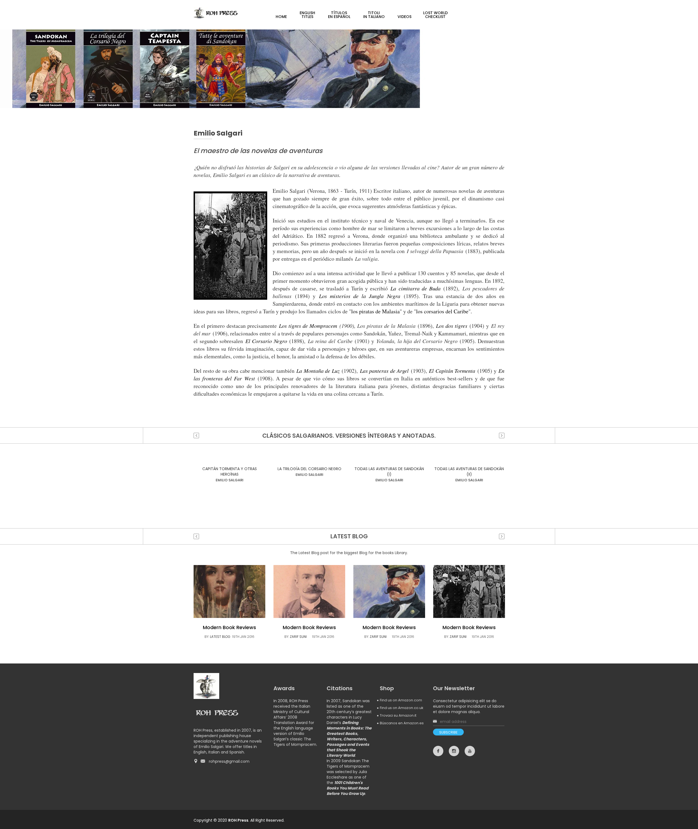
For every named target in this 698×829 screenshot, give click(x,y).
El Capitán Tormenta (452, 370)
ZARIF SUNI (298, 636)
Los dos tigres (451, 325)
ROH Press (238, 820)
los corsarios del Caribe (442, 311)
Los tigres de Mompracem (308, 325)
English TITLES (307, 14)
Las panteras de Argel (384, 370)
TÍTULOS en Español (339, 14)
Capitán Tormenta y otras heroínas (229, 471)
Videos (404, 16)
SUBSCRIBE (448, 732)
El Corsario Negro (266, 340)
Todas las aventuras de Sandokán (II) (469, 471)
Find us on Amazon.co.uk (401, 707)
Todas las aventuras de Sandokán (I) (389, 471)
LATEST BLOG (220, 636)
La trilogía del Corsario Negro (309, 468)
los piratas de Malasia (375, 311)
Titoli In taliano (374, 14)
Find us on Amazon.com (401, 700)
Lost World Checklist (435, 14)
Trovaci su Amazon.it (398, 715)
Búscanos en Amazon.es (402, 723)
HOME (281, 16)
